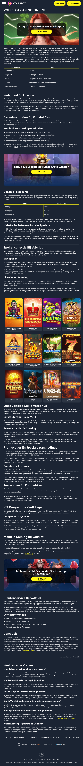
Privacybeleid (19, 737)
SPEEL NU (41, 172)
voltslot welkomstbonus (66, 718)
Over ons (7, 737)
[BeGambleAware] (35, 744)
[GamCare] (22, 744)
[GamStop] (60, 744)
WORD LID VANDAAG (41, 579)
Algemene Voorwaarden (50, 737)
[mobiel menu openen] (4, 3)
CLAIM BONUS (41, 32)
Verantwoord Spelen (71, 737)
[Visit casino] (41, 575)
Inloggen (59, 3)
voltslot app (29, 554)
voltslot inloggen (28, 650)
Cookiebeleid (33, 737)
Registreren (73, 3)
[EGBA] (48, 744)
